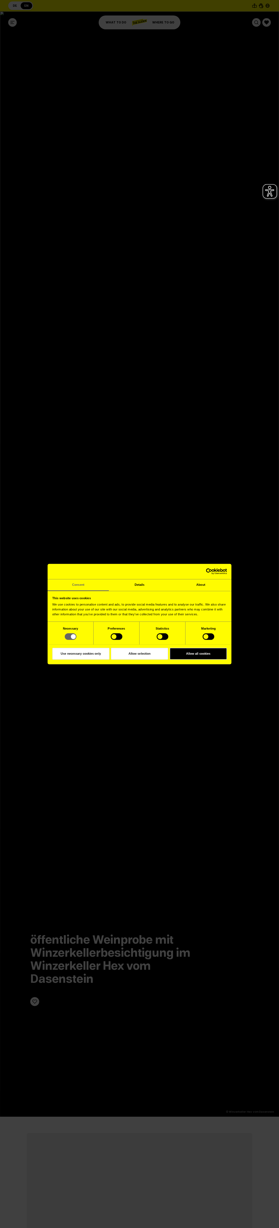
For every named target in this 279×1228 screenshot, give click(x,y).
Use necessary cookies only (81, 653)
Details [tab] (140, 584)
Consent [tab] (78, 584)
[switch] (116, 636)
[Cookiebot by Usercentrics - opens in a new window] (209, 571)
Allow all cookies (198, 653)
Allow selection (139, 653)
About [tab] (200, 584)
